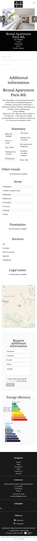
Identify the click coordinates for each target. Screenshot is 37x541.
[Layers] (32, 288)
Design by (30, 533)
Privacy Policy (30, 537)
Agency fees (24, 530)
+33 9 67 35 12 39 (18, 494)
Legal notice (14, 530)
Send (10, 384)
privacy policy (11, 381)
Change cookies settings (14, 533)
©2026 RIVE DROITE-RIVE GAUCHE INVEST (18, 528)
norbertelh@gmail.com (18, 496)
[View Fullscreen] (4, 293)
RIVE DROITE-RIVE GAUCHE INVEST (18, 484)
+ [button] (4, 287)
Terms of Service (17, 538)
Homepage (5, 56)
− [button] (4, 290)
